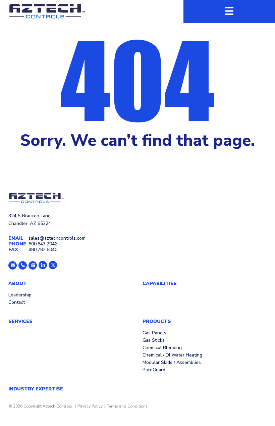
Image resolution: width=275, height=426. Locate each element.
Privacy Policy (90, 406)
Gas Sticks (154, 340)
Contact (16, 302)
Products (157, 321)
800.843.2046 (43, 244)
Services (20, 321)
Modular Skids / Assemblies (172, 363)
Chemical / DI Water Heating (172, 355)
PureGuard (154, 370)
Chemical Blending (162, 348)
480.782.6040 (43, 249)
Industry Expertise (35, 389)
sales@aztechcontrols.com (57, 238)
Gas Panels (154, 333)
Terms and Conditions (127, 406)
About (17, 283)
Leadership (20, 295)
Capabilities (160, 283)
